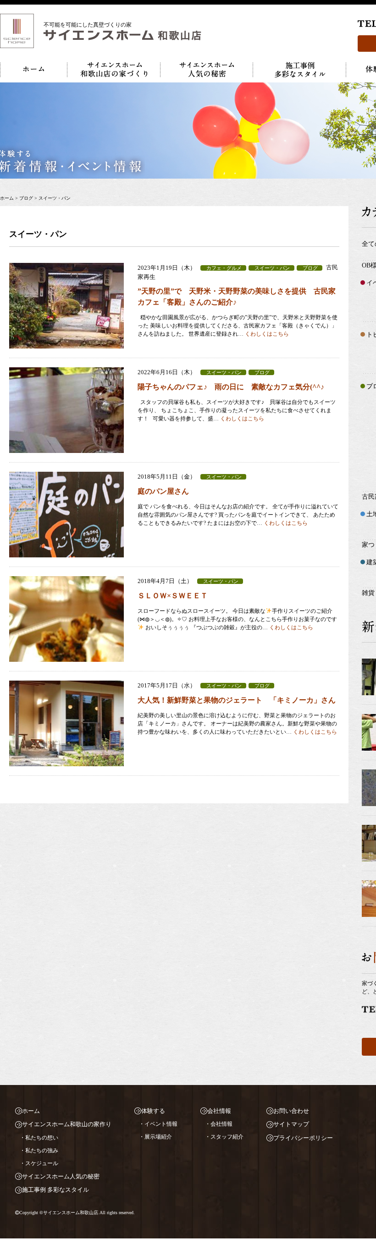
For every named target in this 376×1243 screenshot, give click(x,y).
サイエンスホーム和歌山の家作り (66, 1124)
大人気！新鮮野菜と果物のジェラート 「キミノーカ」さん (237, 700)
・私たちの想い (39, 1137)
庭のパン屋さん (163, 491)
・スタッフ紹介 (224, 1137)
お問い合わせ (291, 1110)
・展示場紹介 (155, 1137)
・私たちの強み (39, 1150)
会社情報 (219, 1110)
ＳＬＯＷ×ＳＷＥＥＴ (173, 596)
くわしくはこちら (267, 334)
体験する (153, 1110)
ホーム (31, 1110)
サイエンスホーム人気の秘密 (61, 1176)
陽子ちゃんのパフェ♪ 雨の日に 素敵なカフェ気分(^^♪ (231, 387)
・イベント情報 (158, 1124)
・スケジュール (39, 1163)
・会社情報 (218, 1124)
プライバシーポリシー (303, 1137)
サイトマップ (291, 1124)
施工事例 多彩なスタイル (55, 1189)
